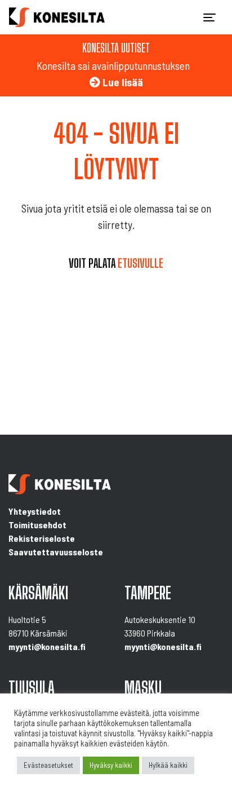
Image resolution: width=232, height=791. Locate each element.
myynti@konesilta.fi (47, 646)
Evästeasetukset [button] (48, 765)
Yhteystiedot (34, 511)
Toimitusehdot (37, 524)
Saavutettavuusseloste (55, 551)
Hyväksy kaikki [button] (111, 765)
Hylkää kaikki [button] (168, 765)
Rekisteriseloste (41, 538)
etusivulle (140, 263)
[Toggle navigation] (209, 17)
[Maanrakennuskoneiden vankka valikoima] (57, 17)
